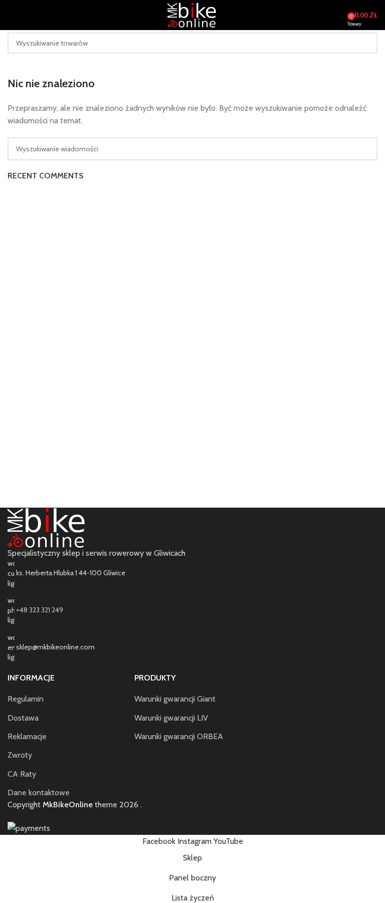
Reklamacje (27, 736)
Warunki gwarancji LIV (171, 718)
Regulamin (26, 699)
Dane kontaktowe (39, 792)
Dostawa (23, 718)
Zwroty (20, 755)
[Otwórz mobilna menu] (12, 15)
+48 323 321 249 (39, 609)
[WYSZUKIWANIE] (366, 43)
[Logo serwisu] (192, 14)
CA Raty (22, 774)
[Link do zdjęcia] (47, 527)
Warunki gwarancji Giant (175, 699)
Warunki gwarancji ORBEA (178, 736)
